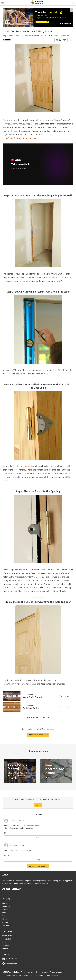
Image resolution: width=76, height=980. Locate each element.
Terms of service (27, 972)
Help (4, 942)
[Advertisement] (38, 17)
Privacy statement (41, 972)
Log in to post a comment (38, 866)
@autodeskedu (11, 963)
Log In (38, 805)
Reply (38, 837)
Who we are (6, 948)
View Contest (64, 696)
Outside (5, 922)
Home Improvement (31, 36)
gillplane (8, 36)
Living (4, 919)
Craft (4, 913)
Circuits (5, 903)
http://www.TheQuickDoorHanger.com (20, 138)
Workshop (17, 36)
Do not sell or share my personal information (20, 975)
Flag (8, 833)
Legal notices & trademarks (49, 975)
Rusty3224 (13, 845)
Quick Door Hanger (22, 466)
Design (5, 909)
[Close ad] (71, 10)
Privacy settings (56, 972)
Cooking (5, 916)
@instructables (11, 959)
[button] (2, 3)
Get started (6, 939)
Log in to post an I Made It (38, 735)
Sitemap (5, 945)
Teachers (5, 925)
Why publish (7, 936)
